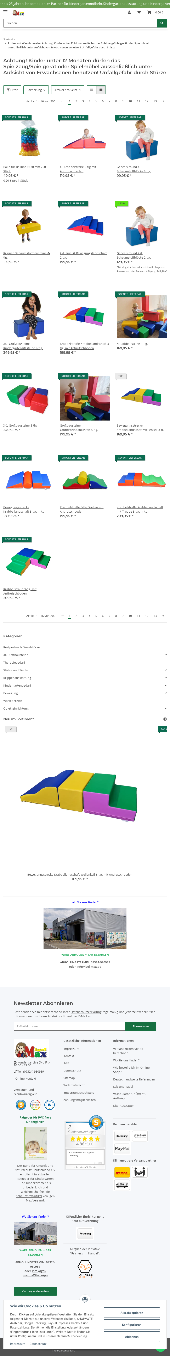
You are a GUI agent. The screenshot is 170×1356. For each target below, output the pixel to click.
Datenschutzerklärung (86, 1012)
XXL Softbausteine (15, 655)
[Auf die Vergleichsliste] (35, 121)
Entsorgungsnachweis (78, 1093)
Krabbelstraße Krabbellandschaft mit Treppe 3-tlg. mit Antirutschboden (140, 509)
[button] (129, 12)
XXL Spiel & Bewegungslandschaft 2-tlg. (83, 255)
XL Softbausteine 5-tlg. (132, 344)
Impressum (17, 1343)
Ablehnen (132, 1336)
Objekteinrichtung (16, 708)
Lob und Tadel (123, 1087)
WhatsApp (40, 1275)
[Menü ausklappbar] (5, 10)
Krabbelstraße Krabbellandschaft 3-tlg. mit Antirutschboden (85, 346)
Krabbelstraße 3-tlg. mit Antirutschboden (19, 591)
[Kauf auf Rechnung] (85, 1233)
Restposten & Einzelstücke (21, 647)
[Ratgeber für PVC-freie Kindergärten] (35, 1143)
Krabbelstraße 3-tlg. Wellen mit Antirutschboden (81, 509)
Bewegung (10, 693)
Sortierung (34, 90)
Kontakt (68, 1056)
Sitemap (69, 1078)
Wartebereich (12, 701)
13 (155, 101)
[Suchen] (162, 23)
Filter (14, 90)
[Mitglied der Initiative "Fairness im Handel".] (85, 1269)
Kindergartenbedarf (17, 685)
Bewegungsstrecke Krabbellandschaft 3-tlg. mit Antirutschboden (22, 509)
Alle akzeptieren (131, 1312)
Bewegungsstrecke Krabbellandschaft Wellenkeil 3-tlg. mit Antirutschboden (141, 427)
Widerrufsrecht (74, 1085)
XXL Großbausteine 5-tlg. (20, 425)
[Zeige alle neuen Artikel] (165, 719)
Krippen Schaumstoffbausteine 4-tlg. (26, 255)
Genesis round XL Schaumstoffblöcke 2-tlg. (134, 169)
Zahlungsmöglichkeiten (79, 1100)
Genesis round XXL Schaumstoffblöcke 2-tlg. (134, 255)
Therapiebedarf (14, 662)
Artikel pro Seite (66, 90)
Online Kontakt (25, 1078)
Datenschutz (38, 1343)
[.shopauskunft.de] (49, 1104)
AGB (66, 1063)
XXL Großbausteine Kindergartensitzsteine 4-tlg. (23, 346)
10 (130, 101)
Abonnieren (140, 1026)
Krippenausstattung (17, 678)
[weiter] (163, 101)
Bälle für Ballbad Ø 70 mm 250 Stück (24, 169)
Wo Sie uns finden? (126, 1060)
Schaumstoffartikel (29, 1196)
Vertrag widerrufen (35, 1291)
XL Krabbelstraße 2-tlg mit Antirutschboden (78, 169)
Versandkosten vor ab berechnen (128, 1051)
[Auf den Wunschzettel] (46, 121)
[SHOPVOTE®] (21, 1104)
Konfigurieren (132, 1324)
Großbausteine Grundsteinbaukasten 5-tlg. (79, 427)
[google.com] (35, 1104)
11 (138, 101)
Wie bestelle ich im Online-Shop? (132, 1070)
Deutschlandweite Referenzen (134, 1079)
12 (146, 101)
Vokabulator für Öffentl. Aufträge (129, 1096)
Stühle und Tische (15, 670)
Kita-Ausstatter (123, 1106)
